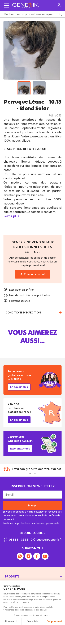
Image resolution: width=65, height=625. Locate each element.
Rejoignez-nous (20, 448)
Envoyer (33, 505)
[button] (30, 473)
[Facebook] (36, 556)
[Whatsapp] (20, 556)
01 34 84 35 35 (18, 539)
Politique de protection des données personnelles (31, 523)
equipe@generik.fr (49, 539)
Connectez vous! (34, 274)
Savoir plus (11, 216)
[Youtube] (45, 556)
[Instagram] (28, 556)
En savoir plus (19, 387)
